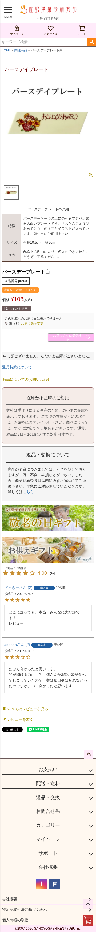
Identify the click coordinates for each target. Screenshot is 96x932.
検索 (91, 42)
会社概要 (48, 867)
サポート (48, 853)
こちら (28, 492)
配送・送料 (48, 783)
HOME (6, 50)
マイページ (16, 33)
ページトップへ (88, 754)
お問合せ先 (48, 811)
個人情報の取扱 (15, 920)
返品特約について (17, 367)
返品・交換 (48, 797)
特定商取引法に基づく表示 (24, 909)
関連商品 (20, 50)
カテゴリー (48, 825)
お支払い (48, 769)
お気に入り (50, 33)
